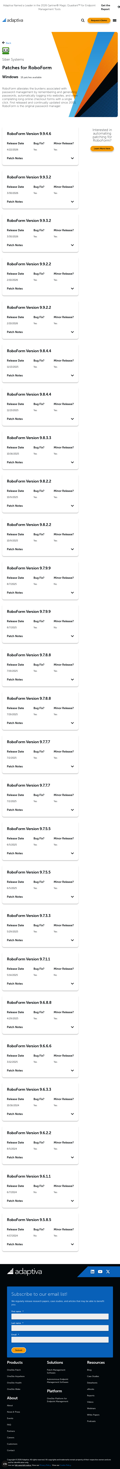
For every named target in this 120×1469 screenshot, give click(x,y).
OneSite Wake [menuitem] (13, 1389)
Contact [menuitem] (11, 1450)
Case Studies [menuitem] (93, 1376)
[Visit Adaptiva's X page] (106, 1272)
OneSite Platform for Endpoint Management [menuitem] (57, 1400)
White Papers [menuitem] (93, 1415)
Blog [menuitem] (89, 1370)
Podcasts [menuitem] (91, 1421)
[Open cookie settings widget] (4, 1464)
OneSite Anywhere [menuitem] (16, 1376)
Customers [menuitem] (12, 1444)
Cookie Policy (65, 1465)
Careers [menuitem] (10, 1437)
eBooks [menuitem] (90, 1389)
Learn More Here (102, 148)
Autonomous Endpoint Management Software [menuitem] (57, 1380)
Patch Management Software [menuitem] (56, 1371)
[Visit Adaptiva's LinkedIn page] (91, 1272)
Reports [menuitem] (90, 1395)
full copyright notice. (23, 1465)
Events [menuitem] (10, 1418)
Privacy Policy (45, 1465)
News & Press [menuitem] (13, 1412)
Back (8, 43)
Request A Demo (99, 20)
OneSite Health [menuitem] (14, 1383)
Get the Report (105, 7)
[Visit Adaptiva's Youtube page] (99, 1272)
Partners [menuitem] (11, 1431)
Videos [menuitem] (90, 1402)
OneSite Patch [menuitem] (14, 1370)
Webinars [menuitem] (91, 1408)
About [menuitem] (10, 1405)
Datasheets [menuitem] (92, 1383)
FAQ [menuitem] (9, 1425)
